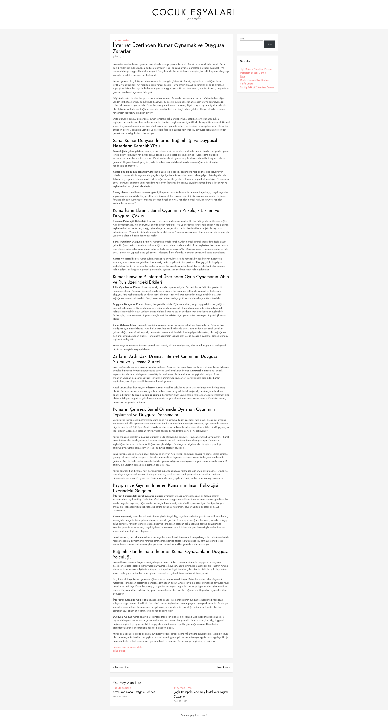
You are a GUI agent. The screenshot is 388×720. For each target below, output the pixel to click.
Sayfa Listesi (246, 83)
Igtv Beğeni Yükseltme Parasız (256, 69)
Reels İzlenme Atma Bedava (254, 80)
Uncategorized (122, 40)
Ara (242, 38)
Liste (242, 76)
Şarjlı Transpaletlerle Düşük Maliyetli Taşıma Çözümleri (201, 694)
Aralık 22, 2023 (120, 696)
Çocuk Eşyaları (194, 12)
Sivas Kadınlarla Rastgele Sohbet (134, 692)
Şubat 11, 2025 (119, 56)
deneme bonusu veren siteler (128, 647)
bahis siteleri (119, 651)
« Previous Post (121, 667)
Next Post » (223, 667)
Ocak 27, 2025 (180, 701)
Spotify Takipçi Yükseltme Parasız (257, 87)
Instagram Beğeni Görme (253, 72)
